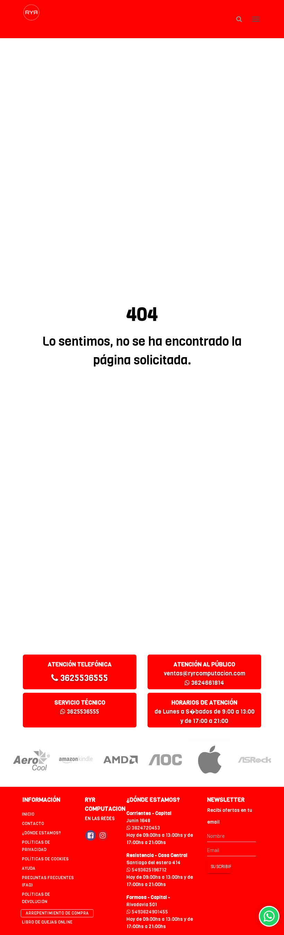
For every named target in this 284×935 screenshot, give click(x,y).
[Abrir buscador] (239, 19)
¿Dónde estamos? (41, 833)
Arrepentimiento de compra (57, 913)
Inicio (28, 814)
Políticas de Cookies (45, 859)
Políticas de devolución (36, 898)
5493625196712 (149, 870)
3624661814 (207, 683)
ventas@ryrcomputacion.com (204, 673)
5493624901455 (149, 912)
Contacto (33, 823)
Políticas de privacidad (36, 846)
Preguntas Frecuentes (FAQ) (48, 881)
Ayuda (28, 868)
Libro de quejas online (47, 922)
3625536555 (83, 678)
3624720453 (145, 828)
